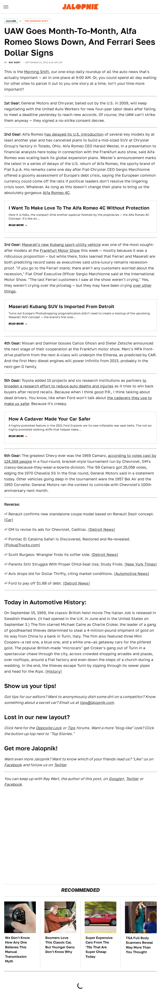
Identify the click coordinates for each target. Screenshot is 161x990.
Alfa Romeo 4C (56, 192)
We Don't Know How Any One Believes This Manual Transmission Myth (17, 949)
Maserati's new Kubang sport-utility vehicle (61, 244)
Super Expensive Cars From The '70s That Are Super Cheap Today (99, 947)
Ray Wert (14, 62)
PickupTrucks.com (22, 545)
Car (9, 520)
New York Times (140, 564)
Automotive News (132, 573)
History (53, 671)
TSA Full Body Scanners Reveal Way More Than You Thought (139, 945)
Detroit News (102, 529)
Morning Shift (36, 71)
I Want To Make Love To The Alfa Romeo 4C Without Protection (79, 208)
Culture (11, 21)
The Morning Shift (36, 21)
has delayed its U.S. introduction (74, 134)
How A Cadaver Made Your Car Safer (50, 419)
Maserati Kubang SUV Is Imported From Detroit (61, 306)
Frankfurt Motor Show (60, 250)
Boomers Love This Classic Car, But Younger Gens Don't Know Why (60, 945)
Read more (16, 225)
